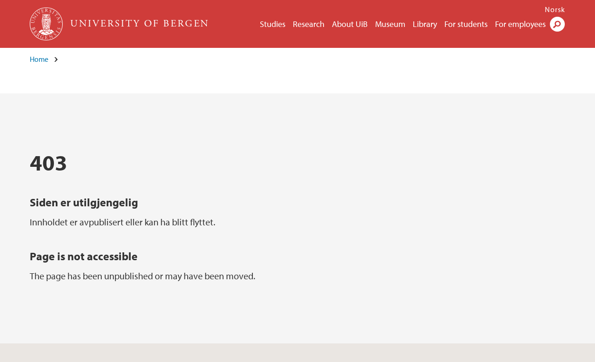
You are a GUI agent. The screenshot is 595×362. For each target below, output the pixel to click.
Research (308, 24)
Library (425, 24)
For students (466, 24)
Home (39, 59)
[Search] (557, 24)
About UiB (350, 24)
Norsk (555, 9)
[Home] (47, 23)
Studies (272, 24)
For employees (520, 24)
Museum (390, 24)
